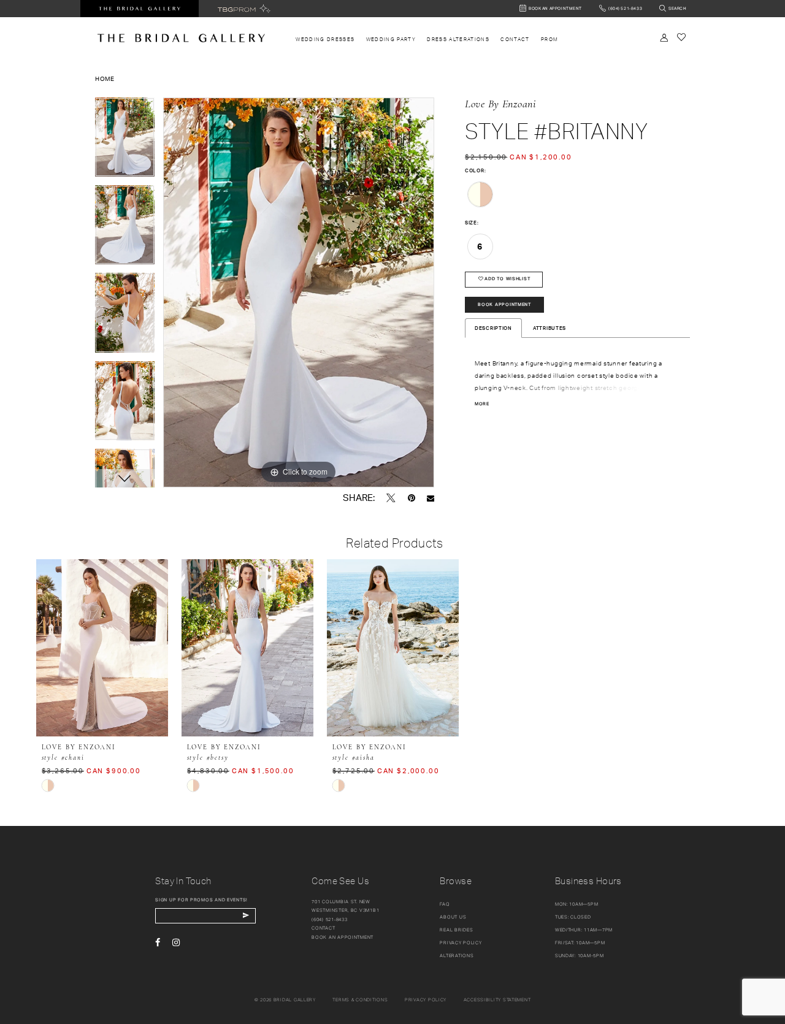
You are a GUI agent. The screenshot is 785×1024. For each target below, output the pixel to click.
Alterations (456, 955)
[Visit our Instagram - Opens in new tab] (176, 942)
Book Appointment (504, 304)
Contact (323, 928)
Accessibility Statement (497, 1000)
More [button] (482, 404)
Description (493, 328)
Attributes (549, 328)
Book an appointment (342, 937)
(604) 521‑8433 (329, 919)
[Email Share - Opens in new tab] (430, 498)
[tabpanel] (125, 141)
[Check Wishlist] (681, 37)
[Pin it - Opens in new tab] (411, 497)
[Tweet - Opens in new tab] (391, 497)
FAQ (445, 904)
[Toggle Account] (664, 38)
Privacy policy (425, 1000)
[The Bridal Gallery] (181, 38)
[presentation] (102, 647)
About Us (453, 917)
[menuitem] (325, 39)
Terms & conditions (360, 1000)
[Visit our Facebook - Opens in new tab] (157, 942)
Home (105, 78)
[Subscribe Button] (246, 915)
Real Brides (456, 930)
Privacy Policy (460, 943)
